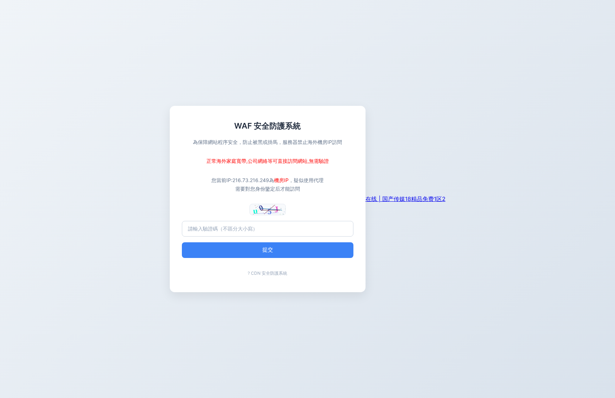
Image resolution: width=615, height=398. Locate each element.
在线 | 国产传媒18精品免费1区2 (406, 198)
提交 (267, 250)
